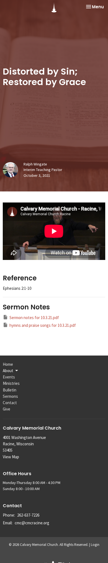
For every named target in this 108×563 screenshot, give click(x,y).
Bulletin (9, 390)
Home (8, 364)
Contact (10, 402)
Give (6, 409)
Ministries (11, 383)
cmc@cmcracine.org (32, 522)
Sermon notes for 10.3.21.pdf (34, 317)
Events (9, 377)
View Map (11, 456)
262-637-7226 (28, 515)
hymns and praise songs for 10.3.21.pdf (42, 325)
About (8, 370)
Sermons (10, 396)
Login (95, 544)
